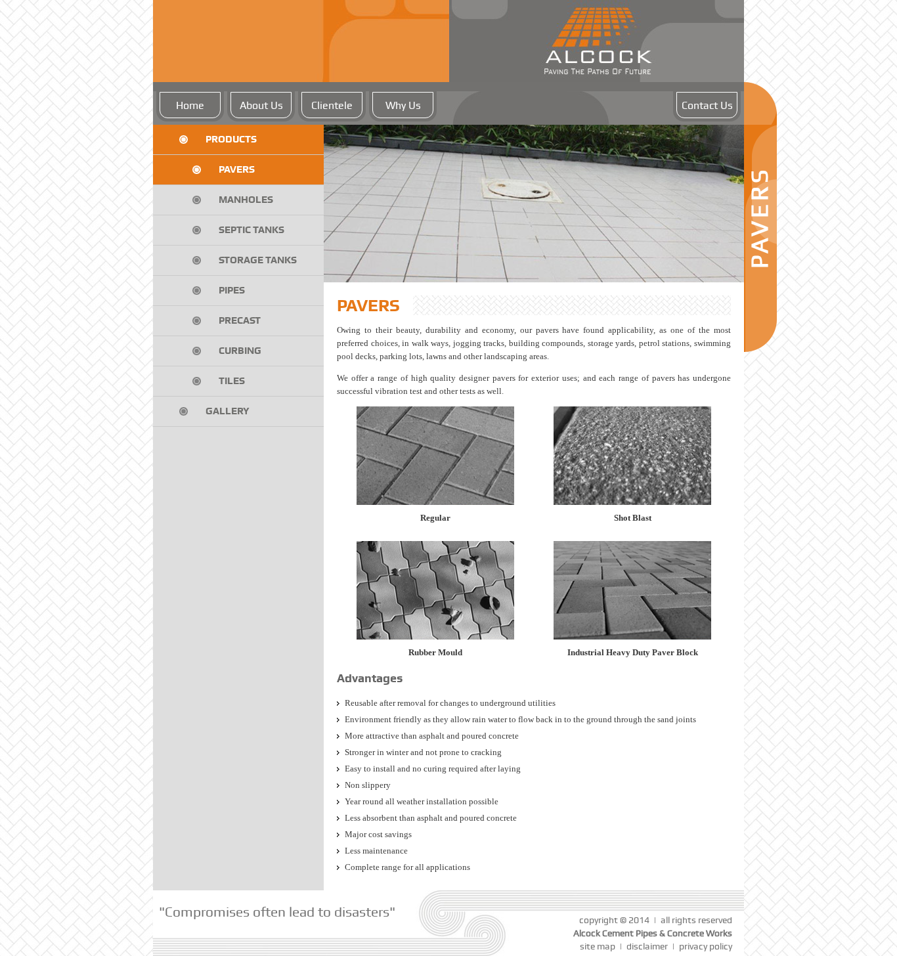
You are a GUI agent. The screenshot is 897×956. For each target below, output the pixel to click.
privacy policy (705, 946)
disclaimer (647, 946)
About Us (261, 105)
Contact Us (707, 105)
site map (597, 946)
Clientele (332, 105)
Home (190, 105)
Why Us (403, 105)
